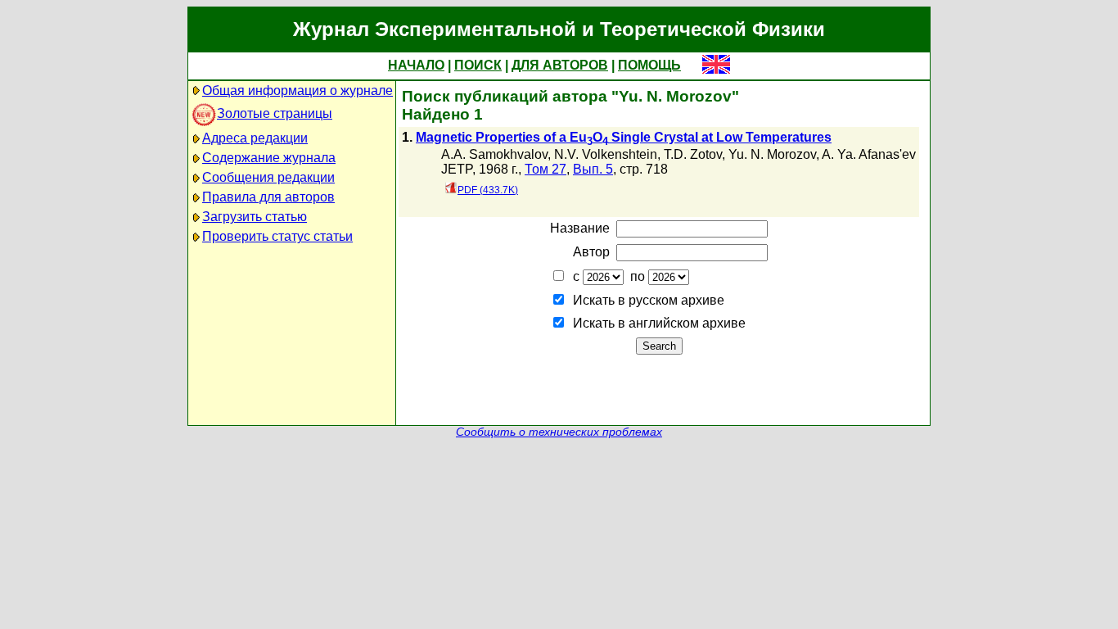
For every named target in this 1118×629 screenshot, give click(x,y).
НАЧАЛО (416, 65)
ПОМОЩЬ (649, 65)
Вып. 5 (593, 169)
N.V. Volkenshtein (605, 154)
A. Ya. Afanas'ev (869, 154)
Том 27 (545, 169)
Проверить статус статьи (277, 236)
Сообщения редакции (268, 177)
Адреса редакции (255, 138)
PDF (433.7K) (488, 190)
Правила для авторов (268, 197)
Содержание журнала (269, 158)
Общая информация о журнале (297, 90)
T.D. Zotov (693, 154)
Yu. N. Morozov (772, 154)
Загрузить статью (254, 217)
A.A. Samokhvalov (494, 154)
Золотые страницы (274, 113)
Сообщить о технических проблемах (559, 432)
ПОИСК (478, 65)
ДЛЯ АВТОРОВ (560, 65)
